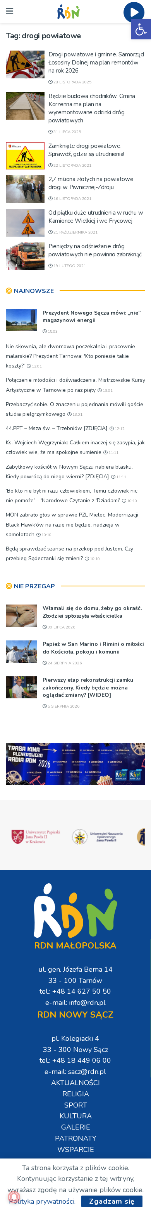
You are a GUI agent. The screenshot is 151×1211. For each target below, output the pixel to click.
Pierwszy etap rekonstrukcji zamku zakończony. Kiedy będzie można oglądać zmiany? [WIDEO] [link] (88, 687)
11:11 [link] (112, 453)
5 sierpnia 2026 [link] (62, 706)
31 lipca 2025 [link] (66, 132)
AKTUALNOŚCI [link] (75, 1082)
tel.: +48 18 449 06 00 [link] (75, 1060)
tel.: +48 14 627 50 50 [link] (75, 991)
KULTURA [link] (76, 1116)
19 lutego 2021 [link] (69, 266)
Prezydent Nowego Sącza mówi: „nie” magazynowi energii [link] (92, 316)
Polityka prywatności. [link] (42, 1201)
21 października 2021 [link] (75, 232)
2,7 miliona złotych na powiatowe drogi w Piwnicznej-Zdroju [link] (90, 183)
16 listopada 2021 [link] (71, 199)
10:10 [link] (131, 501)
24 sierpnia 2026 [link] (64, 663)
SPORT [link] (75, 1105)
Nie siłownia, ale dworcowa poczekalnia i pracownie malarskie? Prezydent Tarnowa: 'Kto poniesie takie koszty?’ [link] (70, 356)
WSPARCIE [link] (75, 1149)
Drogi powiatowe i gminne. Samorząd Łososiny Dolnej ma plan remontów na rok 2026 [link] (96, 63)
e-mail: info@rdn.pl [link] (75, 1002)
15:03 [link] (52, 331)
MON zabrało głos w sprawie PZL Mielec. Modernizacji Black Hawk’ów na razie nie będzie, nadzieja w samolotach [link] (72, 524)
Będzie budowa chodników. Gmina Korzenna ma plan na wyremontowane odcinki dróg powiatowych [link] (91, 108)
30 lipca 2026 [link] (60, 627)
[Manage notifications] (14, 1197)
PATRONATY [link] (75, 1138)
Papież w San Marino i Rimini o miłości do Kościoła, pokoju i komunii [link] (93, 647)
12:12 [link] (119, 429)
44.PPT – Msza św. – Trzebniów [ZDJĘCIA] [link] (57, 428)
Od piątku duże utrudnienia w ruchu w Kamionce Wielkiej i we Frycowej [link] (95, 217)
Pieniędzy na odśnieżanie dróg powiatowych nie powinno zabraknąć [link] (95, 250)
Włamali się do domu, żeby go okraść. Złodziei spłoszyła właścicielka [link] (92, 612)
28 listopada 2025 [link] (71, 82)
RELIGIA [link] (75, 1094)
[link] (141, 29)
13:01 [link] (36, 366)
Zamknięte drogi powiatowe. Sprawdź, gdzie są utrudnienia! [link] (86, 150)
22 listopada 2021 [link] (71, 165)
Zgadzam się (112, 1201)
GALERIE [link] (75, 1127)
